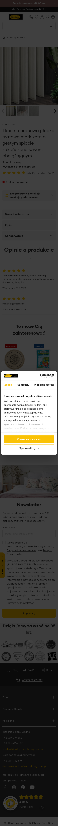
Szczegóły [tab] (23, 384)
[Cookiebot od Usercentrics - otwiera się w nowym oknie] (41, 376)
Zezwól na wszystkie (29, 439)
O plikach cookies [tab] (44, 384)
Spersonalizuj (27, 448)
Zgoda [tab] (8, 384)
